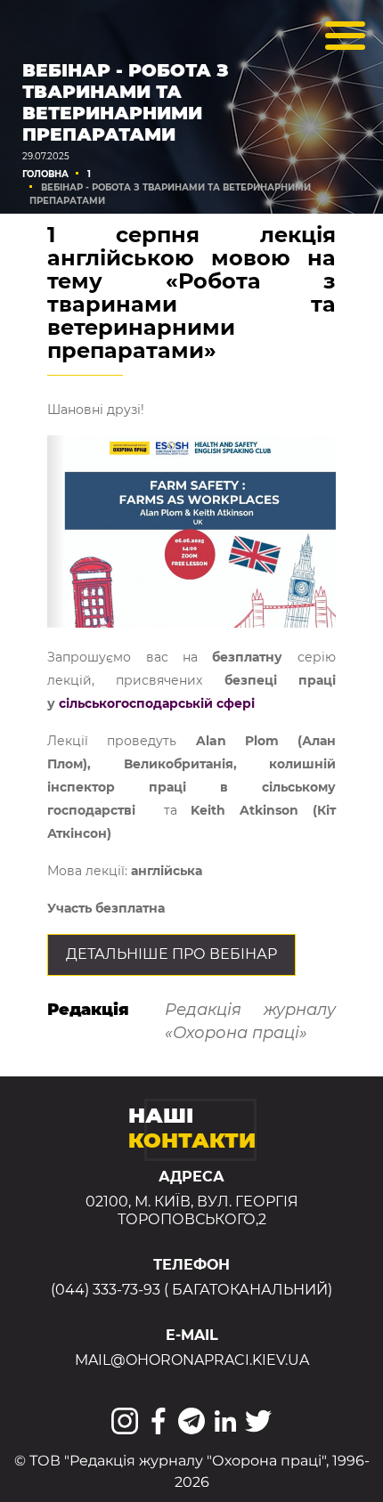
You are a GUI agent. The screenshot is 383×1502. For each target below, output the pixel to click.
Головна (45, 174)
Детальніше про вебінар (171, 954)
